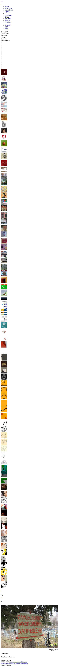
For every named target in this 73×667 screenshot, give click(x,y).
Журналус (8, 22)
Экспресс (8, 18)
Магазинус (8, 15)
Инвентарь (8, 8)
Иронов (7, 20)
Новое (7, 6)
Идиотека (8, 25)
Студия (7, 12)
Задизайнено (9, 10)
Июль (6, 28)
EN (2, 1)
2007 (6, 27)
